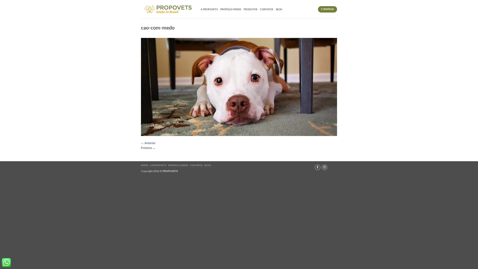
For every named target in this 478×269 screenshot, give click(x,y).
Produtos (250, 9)
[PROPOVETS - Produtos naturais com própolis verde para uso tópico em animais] (168, 9)
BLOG (279, 9)
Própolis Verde (230, 9)
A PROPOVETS (209, 9)
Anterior (148, 143)
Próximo (148, 147)
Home (144, 165)
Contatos (266, 9)
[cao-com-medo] (239, 86)
